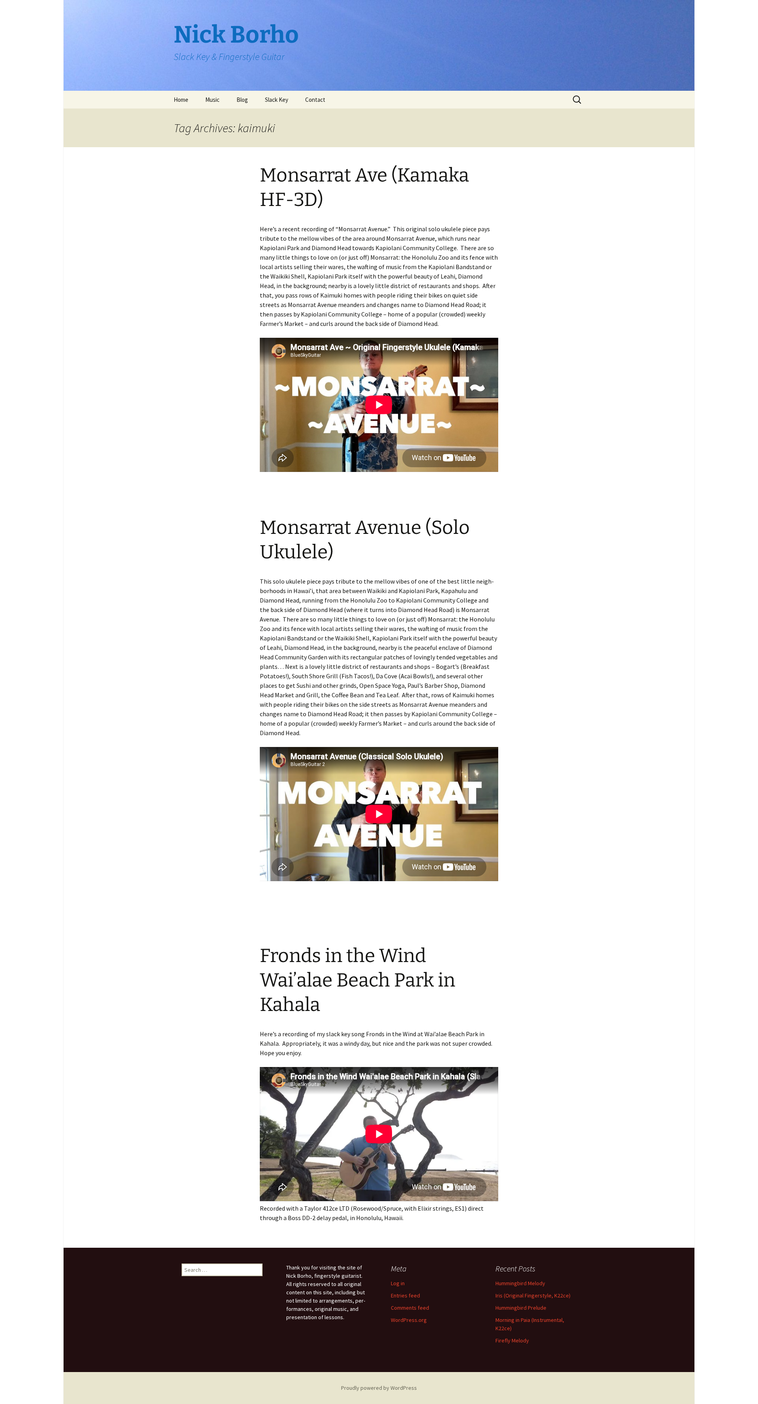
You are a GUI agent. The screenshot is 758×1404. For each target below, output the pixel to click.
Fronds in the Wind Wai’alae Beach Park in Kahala (357, 980)
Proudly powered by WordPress (379, 1387)
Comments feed (410, 1307)
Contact (315, 99)
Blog (242, 99)
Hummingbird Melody (520, 1283)
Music (212, 99)
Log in (398, 1283)
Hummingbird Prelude (520, 1307)
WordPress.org (409, 1320)
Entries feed (405, 1295)
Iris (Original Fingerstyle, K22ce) (532, 1295)
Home (181, 99)
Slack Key (276, 99)
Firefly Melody (512, 1340)
